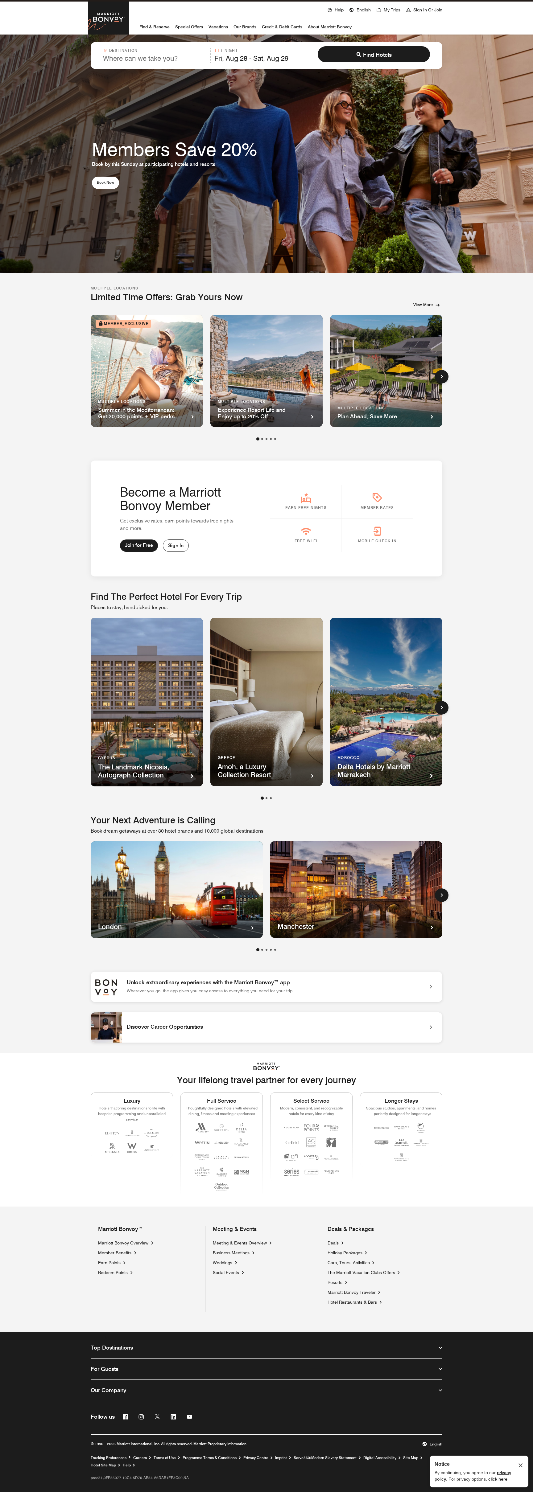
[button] (360, 9)
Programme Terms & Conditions (210, 1458)
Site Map (410, 1458)
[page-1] (258, 439)
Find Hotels (377, 54)
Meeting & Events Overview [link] (240, 1242)
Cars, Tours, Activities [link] (349, 1262)
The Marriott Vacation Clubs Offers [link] (361, 1272)
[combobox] (155, 55)
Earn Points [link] (109, 1262)
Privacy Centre (255, 1458)
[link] (266, 987)
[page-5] (275, 439)
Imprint (281, 1458)
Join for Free (139, 545)
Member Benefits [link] (114, 1252)
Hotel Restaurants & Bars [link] (352, 1302)
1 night (229, 50)
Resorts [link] (335, 1282)
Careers (140, 1458)
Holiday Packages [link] (345, 1252)
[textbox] (155, 58)
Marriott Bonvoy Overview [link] (123, 1242)
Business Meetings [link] (231, 1252)
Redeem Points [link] (113, 1272)
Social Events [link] (226, 1272)
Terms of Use (165, 1458)
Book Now (108, 182)
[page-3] (266, 439)
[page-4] (271, 439)
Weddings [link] (222, 1262)
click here (497, 1479)
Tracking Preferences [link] (108, 1458)
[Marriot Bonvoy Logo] (266, 1066)
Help (127, 1465)
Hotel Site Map (103, 1465)
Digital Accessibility (379, 1458)
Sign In (176, 545)
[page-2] (262, 439)
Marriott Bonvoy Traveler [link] (352, 1292)
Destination (123, 50)
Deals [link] (333, 1242)
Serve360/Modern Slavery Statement (325, 1458)
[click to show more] (441, 376)
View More (423, 304)
